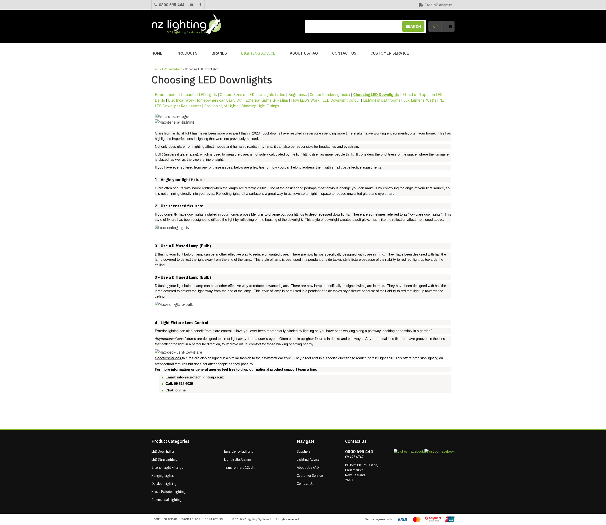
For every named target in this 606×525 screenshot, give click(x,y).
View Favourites (435, 26)
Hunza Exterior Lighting (169, 492)
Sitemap (170, 519)
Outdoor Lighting (164, 484)
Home (157, 53)
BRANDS (219, 53)
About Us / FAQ (308, 467)
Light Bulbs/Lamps (238, 459)
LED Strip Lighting (165, 459)
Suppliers (304, 451)
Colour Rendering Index (330, 94)
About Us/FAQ (304, 53)
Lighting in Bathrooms (381, 100)
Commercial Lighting (167, 500)
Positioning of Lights (221, 106)
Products (187, 53)
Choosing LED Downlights (376, 94)
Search (413, 26)
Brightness (297, 94)
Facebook (200, 5)
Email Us (191, 5)
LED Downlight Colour (341, 100)
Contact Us (344, 53)
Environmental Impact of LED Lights (186, 94)
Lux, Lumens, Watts (419, 100)
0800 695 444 (171, 4)
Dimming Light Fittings (260, 106)
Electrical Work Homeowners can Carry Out (205, 100)
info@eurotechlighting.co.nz (200, 377)
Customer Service (389, 53)
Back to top (190, 519)
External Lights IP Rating (267, 100)
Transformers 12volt (239, 467)
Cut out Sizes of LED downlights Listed (252, 94)
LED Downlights (163, 451)
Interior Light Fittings (167, 467)
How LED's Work (305, 100)
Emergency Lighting (239, 451)
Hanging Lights (163, 475)
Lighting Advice (258, 53)
